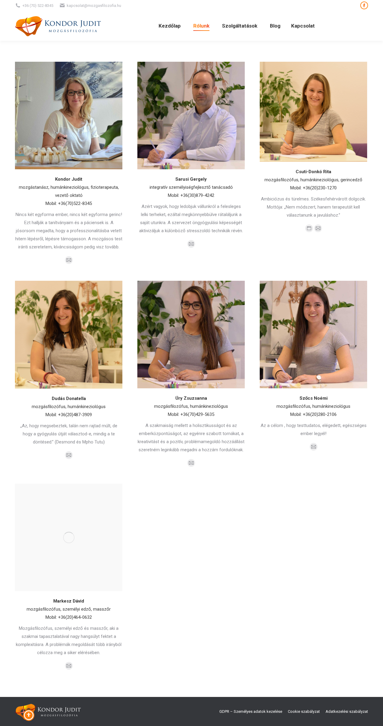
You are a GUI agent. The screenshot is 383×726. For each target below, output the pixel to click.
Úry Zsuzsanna (191, 398)
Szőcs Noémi (314, 398)
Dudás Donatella (69, 398)
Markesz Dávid (68, 601)
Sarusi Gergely (191, 179)
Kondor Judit (68, 179)
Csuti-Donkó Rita (313, 171)
